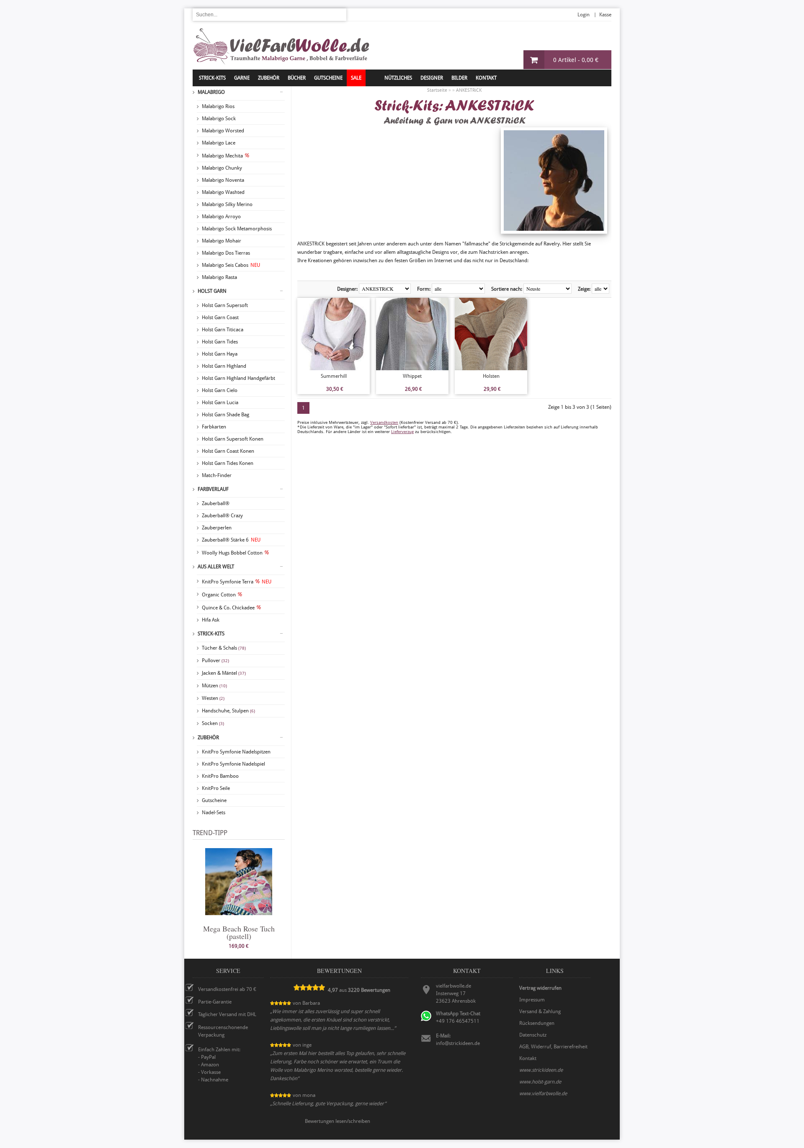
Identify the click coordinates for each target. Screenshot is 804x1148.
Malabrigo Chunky (222, 168)
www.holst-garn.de (540, 1082)
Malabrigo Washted (223, 192)
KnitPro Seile (216, 788)
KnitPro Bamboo (220, 776)
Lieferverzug (402, 431)
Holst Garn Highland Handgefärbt (238, 378)
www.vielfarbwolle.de (543, 1093)
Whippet (412, 376)
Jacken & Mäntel (224, 673)
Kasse (605, 15)
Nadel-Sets (213, 812)
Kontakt (486, 78)
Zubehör (208, 737)
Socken (213, 723)
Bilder (459, 78)
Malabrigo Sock (219, 118)
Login (583, 15)
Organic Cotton (219, 595)
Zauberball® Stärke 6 (231, 540)
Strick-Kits (212, 78)
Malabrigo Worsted (223, 131)
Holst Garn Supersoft (225, 305)
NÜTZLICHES (398, 78)
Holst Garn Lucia (220, 402)
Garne (242, 78)
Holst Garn (212, 291)
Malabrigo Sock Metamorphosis (237, 229)
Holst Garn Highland (224, 366)
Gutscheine (214, 800)
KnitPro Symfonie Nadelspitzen (236, 752)
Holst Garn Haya (219, 354)
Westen (213, 698)
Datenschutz (532, 1035)
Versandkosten (384, 422)
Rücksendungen (536, 1023)
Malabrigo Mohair (221, 241)
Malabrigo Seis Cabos (231, 265)
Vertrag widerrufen (540, 988)
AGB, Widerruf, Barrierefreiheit (553, 1047)
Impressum (532, 1000)
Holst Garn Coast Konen (228, 451)
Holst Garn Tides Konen (227, 463)
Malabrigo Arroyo (221, 216)
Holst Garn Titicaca (222, 330)
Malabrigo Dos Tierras (226, 253)
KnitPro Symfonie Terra (236, 582)
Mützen (214, 686)
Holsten (491, 376)
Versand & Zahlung (540, 1011)
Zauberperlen (217, 528)
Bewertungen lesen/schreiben (337, 1121)
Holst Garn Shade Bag (225, 415)
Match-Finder (217, 475)
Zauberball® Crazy (222, 516)
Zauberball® (215, 503)
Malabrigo (211, 92)
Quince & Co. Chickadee (228, 608)
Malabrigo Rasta (219, 277)
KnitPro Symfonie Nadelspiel (233, 764)
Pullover (215, 660)
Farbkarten (214, 427)
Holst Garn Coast (220, 317)
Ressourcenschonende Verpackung (223, 1031)
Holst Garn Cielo (219, 390)
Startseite (437, 90)
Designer (431, 78)
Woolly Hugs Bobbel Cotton (232, 553)
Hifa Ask (210, 620)
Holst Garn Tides (220, 342)
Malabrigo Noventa (223, 180)
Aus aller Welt (216, 567)
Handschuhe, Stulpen (228, 711)
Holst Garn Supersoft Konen (232, 439)
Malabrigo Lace (218, 143)
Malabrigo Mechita (222, 156)
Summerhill (334, 376)
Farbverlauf (213, 489)
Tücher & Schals (224, 648)
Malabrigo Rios (218, 106)
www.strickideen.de (541, 1070)
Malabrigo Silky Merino (227, 204)
